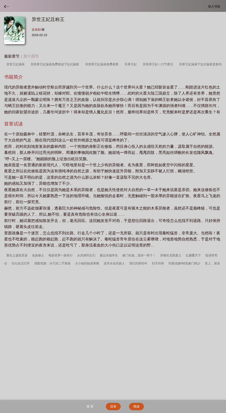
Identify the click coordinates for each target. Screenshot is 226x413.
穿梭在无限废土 (170, 255)
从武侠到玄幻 (86, 255)
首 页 (90, 406)
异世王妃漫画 (16, 64)
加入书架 (215, 6)
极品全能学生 (109, 255)
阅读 (136, 406)
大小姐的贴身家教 (87, 263)
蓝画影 (36, 29)
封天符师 (158, 263)
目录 (113, 406)
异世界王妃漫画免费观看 (102, 64)
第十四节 (31, 56)
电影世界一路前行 (61, 255)
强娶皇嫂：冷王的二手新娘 (52, 263)
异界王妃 (131, 64)
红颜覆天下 (193, 255)
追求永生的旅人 (114, 263)
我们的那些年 (138, 263)
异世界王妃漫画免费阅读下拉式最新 (56, 64)
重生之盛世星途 (17, 255)
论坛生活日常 (21, 263)
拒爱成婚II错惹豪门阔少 (184, 263)
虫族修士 (38, 255)
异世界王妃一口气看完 (159, 64)
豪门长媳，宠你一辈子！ (139, 255)
